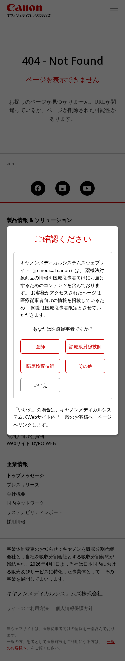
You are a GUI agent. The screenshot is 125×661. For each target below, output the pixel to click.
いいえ (40, 385)
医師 (40, 346)
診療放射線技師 (85, 346)
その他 (85, 366)
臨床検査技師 (40, 366)
